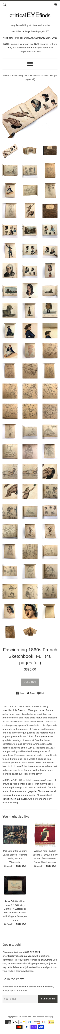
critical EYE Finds (29, 1017)
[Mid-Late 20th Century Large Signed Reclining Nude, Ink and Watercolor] (15, 834)
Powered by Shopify (45, 1017)
